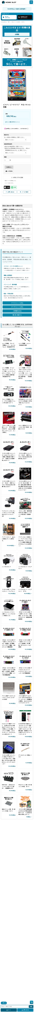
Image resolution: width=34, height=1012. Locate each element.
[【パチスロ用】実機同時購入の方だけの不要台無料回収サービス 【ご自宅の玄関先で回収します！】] (25, 802)
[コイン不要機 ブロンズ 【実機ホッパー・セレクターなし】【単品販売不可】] (8, 336)
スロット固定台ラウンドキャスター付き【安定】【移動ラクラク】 (25, 427)
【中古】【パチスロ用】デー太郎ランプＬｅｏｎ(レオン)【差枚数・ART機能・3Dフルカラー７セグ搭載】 (25, 643)
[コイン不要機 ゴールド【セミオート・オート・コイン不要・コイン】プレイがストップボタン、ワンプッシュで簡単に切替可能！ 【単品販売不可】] (8, 360)
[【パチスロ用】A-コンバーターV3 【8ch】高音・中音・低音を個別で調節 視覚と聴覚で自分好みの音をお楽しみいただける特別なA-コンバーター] (25, 474)
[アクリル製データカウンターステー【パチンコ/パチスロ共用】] (8, 688)
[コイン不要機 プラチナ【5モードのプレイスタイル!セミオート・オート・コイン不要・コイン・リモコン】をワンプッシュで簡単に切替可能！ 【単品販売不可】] (25, 360)
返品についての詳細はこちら (10, 180)
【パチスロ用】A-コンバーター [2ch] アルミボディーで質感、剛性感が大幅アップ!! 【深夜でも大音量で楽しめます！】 (8, 457)
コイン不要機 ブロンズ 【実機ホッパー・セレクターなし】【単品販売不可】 (8, 345)
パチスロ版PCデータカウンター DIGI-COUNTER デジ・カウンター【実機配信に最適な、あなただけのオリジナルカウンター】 (25, 699)
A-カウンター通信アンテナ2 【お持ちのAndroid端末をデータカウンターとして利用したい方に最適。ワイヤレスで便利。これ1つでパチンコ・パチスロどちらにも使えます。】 (8, 729)
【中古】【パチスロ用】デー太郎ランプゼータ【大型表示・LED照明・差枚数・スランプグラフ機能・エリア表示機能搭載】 (8, 671)
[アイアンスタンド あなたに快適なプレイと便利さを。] (8, 529)
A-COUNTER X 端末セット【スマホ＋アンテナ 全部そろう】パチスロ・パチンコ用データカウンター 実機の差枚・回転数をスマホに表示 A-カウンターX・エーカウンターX (25, 729)
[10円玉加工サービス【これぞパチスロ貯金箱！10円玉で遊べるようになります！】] (25, 392)
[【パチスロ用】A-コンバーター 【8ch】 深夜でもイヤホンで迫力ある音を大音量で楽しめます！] (8, 474)
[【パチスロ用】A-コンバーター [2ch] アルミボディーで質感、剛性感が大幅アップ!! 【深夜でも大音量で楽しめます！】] (8, 446)
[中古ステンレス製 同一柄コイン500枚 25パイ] (25, 777)
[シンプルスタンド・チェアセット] (25, 559)
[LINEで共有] (14, 187)
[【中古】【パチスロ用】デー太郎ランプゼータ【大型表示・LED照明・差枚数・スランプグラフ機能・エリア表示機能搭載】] (8, 660)
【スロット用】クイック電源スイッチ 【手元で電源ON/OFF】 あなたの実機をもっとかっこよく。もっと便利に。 (8, 429)
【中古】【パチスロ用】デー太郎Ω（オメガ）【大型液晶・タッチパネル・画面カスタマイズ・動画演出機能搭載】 (25, 615)
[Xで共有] (7, 187)
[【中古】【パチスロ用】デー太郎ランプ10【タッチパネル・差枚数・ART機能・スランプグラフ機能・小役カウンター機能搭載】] (8, 632)
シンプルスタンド (7, 566)
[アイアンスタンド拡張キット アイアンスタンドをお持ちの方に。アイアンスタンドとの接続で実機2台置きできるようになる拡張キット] (25, 529)
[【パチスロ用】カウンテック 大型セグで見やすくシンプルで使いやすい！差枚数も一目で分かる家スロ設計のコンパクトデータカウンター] (8, 748)
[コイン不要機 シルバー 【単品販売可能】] (25, 336)
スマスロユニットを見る (17, 303)
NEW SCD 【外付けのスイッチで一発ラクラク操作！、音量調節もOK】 (8, 786)
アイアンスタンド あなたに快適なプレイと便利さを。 (8, 538)
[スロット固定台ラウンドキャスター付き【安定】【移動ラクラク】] (25, 418)
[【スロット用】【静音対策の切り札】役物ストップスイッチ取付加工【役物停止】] (25, 503)
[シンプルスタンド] (8, 559)
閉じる (4, 1003)
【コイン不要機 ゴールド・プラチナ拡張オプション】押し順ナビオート (8, 401)
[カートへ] (31, 1002)
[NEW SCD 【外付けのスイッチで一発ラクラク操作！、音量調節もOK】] (8, 777)
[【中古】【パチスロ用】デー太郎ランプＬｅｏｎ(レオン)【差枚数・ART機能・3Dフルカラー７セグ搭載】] (25, 632)
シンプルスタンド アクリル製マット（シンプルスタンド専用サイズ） (8, 613)
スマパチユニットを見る (17, 307)
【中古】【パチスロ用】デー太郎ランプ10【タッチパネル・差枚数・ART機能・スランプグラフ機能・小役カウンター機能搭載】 (8, 643)
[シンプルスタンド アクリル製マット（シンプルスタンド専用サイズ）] (8, 604)
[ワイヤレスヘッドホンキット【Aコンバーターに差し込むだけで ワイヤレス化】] (8, 503)
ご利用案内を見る (17, 311)
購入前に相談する (17, 315)
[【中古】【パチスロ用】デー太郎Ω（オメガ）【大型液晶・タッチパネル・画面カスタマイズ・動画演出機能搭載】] (25, 604)
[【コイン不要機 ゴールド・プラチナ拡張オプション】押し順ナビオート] (8, 392)
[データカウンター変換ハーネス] (25, 748)
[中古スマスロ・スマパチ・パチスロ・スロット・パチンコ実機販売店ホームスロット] (9, 2)
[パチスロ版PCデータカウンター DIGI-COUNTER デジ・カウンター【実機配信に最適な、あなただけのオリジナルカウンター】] (25, 688)
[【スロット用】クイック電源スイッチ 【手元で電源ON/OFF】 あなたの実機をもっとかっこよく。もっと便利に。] (8, 418)
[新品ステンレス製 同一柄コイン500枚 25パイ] (8, 802)
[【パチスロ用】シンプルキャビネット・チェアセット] (8, 582)
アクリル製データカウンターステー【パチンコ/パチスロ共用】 (8, 697)
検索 (31, 1006)
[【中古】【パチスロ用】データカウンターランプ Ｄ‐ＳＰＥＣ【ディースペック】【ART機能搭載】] (25, 660)
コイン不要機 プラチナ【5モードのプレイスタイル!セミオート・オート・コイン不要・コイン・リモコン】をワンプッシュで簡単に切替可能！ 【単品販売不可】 (25, 373)
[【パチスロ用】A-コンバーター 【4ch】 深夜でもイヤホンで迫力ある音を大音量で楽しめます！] (25, 446)
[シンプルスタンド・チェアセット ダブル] (25, 582)
